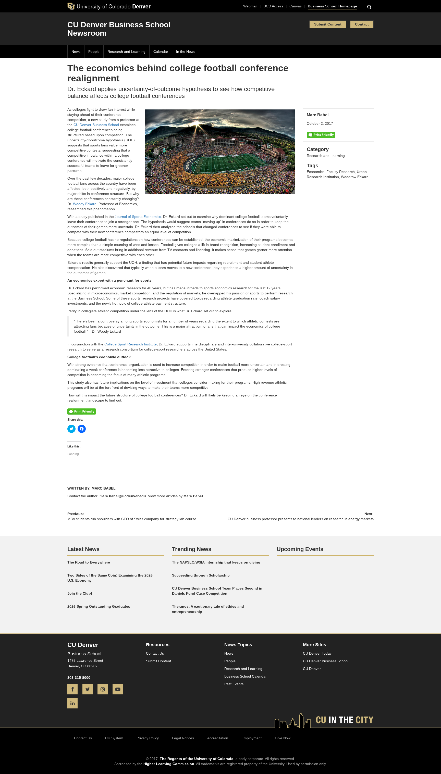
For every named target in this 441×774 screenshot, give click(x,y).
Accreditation (217, 738)
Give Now (282, 738)
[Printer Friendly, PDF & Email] (321, 134)
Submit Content (327, 24)
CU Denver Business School (96, 125)
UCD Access (273, 6)
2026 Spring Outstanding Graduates (98, 606)
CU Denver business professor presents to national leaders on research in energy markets (301, 519)
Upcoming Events (300, 549)
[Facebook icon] (74, 690)
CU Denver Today (317, 653)
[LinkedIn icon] (74, 704)
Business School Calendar (245, 676)
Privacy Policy (148, 738)
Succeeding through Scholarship (201, 575)
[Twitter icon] (89, 690)
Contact (362, 24)
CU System (114, 738)
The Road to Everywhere (88, 562)
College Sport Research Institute (130, 344)
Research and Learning (126, 51)
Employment (251, 738)
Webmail (250, 6)
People (94, 51)
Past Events (233, 684)
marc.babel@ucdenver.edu (123, 496)
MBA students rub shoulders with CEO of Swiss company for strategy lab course (131, 519)
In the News (185, 51)
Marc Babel (193, 496)
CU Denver (312, 669)
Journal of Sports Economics (138, 217)
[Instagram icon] (104, 690)
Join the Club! (79, 593)
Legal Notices (183, 738)
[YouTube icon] (120, 690)
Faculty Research (340, 172)
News (75, 51)
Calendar (160, 51)
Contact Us (155, 653)
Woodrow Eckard (355, 177)
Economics (315, 172)
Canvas (295, 6)
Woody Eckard (84, 204)
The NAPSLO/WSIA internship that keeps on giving (216, 562)
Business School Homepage (332, 6)
